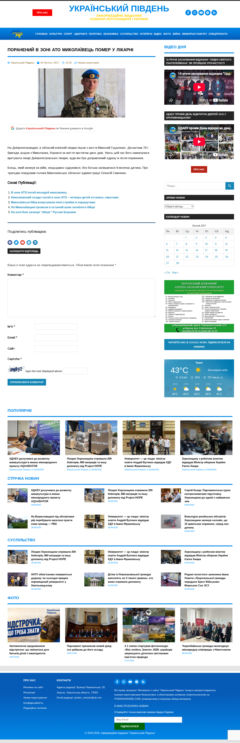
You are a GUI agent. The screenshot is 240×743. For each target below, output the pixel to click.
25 (216, 256)
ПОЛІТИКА (95, 33)
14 (177, 250)
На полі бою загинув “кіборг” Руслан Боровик (43, 212)
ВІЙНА (176, 33)
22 (187, 256)
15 (187, 250)
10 (206, 244)
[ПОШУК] (229, 186)
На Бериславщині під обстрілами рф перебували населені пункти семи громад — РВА (52, 520)
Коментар (16, 274)
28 (177, 263)
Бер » (175, 272)
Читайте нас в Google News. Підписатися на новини (199, 344)
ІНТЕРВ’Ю (146, 33)
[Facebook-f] (188, 12)
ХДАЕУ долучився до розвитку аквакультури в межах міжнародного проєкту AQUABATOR (33, 462)
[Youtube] (201, 12)
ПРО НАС (199, 169)
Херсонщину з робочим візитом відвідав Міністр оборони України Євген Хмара (203, 462)
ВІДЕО (158, 33)
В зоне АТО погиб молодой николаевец (39, 192)
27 (167, 263)
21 (177, 256)
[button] (10, 242)
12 (226, 244)
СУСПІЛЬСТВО (129, 33)
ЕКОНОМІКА (110, 33)
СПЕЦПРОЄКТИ (218, 33)
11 (216, 244)
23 (197, 256)
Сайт (11, 348)
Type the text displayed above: (43, 371)
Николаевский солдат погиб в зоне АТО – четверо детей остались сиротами (64, 197)
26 (226, 256)
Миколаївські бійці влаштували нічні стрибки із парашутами (53, 202)
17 (206, 250)
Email (12, 337)
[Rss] (214, 12)
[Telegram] (207, 12)
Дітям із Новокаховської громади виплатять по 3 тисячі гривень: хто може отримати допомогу (130, 578)
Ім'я (11, 326)
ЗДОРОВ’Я (80, 33)
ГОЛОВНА (41, 33)
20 (167, 256)
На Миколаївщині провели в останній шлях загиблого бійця (53, 207)
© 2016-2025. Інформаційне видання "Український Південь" (120, 732)
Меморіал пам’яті (194, 33)
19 (226, 250)
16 (197, 250)
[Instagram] (194, 12)
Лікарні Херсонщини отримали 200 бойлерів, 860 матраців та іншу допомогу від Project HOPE (89, 462)
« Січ (167, 272)
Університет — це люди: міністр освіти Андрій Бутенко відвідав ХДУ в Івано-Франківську (147, 462)
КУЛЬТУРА (55, 33)
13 (167, 250)
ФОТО (167, 33)
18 (216, 250)
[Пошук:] (195, 186)
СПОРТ (68, 33)
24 (206, 256)
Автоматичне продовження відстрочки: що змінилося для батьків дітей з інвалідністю (29, 649)
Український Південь (119, 8)
